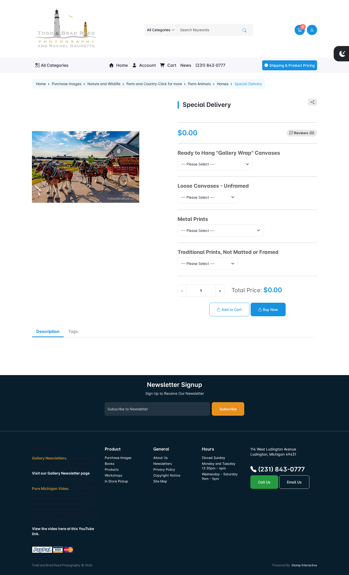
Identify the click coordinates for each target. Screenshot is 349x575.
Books (109, 464)
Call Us (264, 482)
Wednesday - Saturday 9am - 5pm (220, 476)
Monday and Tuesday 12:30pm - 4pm (218, 466)
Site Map (160, 481)
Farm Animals (199, 84)
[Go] (244, 30)
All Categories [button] (54, 65)
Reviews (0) (304, 133)
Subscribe (228, 409)
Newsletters (162, 464)
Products (112, 469)
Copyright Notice (166, 475)
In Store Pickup (116, 481)
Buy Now (270, 309)
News (185, 65)
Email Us (294, 482)
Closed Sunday (213, 458)
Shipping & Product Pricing (292, 65)
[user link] (312, 30)
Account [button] (147, 65)
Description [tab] (48, 331)
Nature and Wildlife (103, 84)
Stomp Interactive (304, 565)
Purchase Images (66, 84)
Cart (171, 65)
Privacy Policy (164, 469)
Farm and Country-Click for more (154, 84)
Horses (222, 84)
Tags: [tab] (73, 331)
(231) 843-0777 (210, 65)
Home (121, 65)
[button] (300, 30)
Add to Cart (231, 309)
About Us (160, 458)
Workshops (113, 475)
